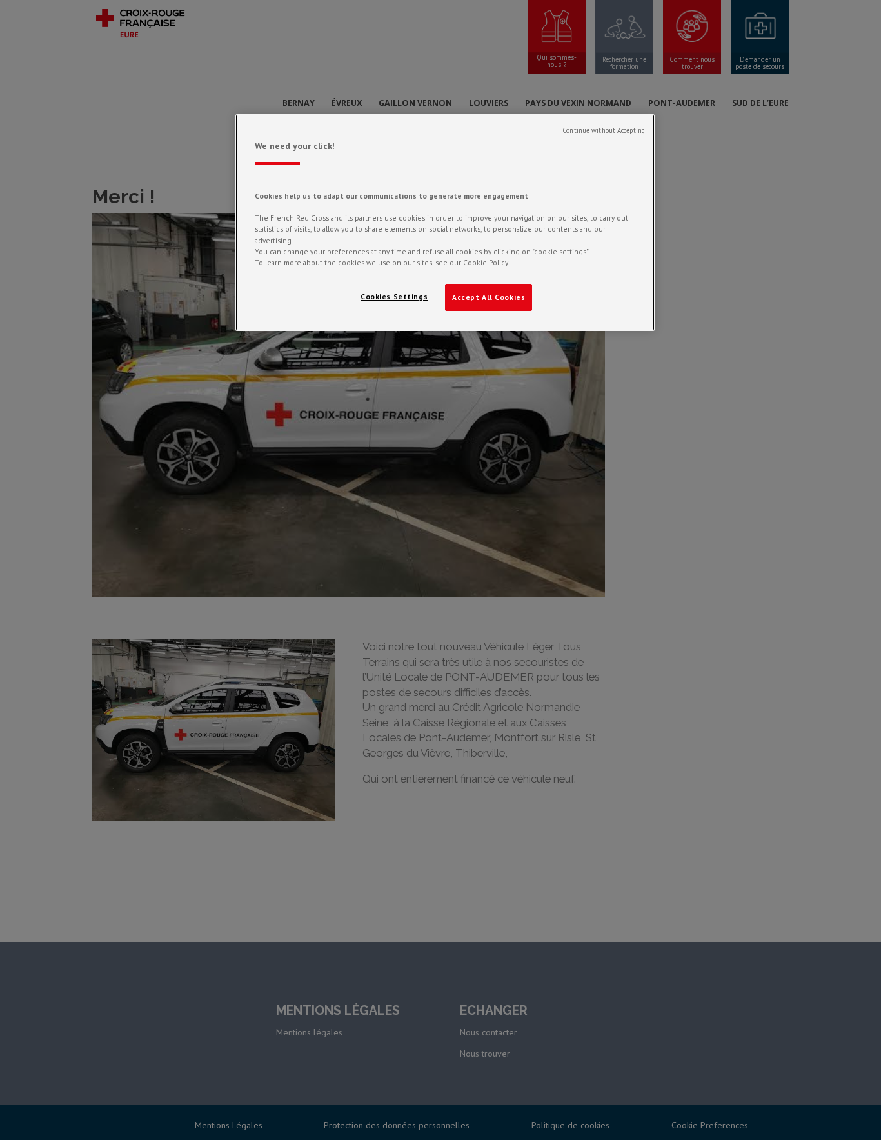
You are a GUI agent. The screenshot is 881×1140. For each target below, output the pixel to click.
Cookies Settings (394, 296)
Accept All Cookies (488, 297)
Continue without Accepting (603, 130)
